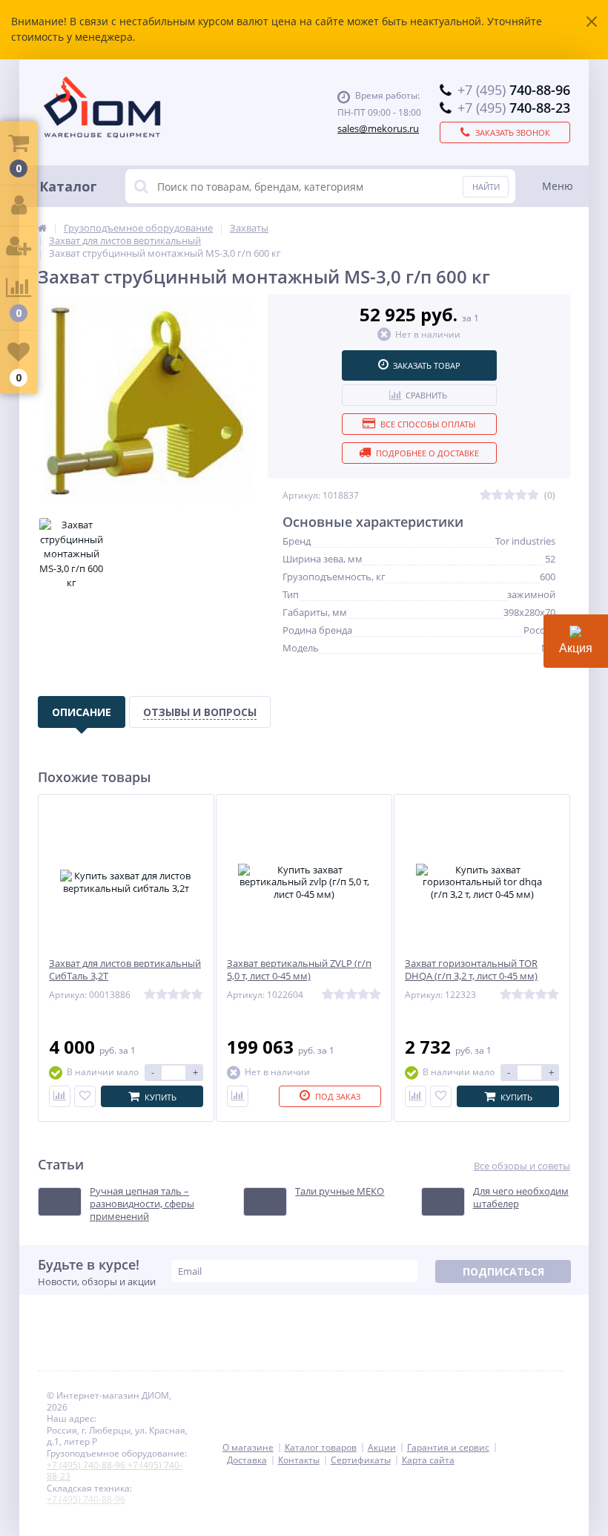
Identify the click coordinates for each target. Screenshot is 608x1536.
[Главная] (42, 227)
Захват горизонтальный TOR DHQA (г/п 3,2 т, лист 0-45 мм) (471, 969)
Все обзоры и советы (522, 1166)
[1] (486, 495)
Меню (557, 186)
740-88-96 (513, 90)
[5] (533, 495)
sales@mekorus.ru (378, 128)
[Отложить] (85, 1096)
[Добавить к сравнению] (59, 1096)
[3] (509, 495)
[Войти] (18, 206)
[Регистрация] (18, 246)
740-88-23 (513, 107)
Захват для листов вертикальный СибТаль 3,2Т (125, 969)
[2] (497, 495)
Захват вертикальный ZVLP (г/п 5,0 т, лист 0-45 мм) (299, 969)
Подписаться (503, 1271)
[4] (521, 495)
